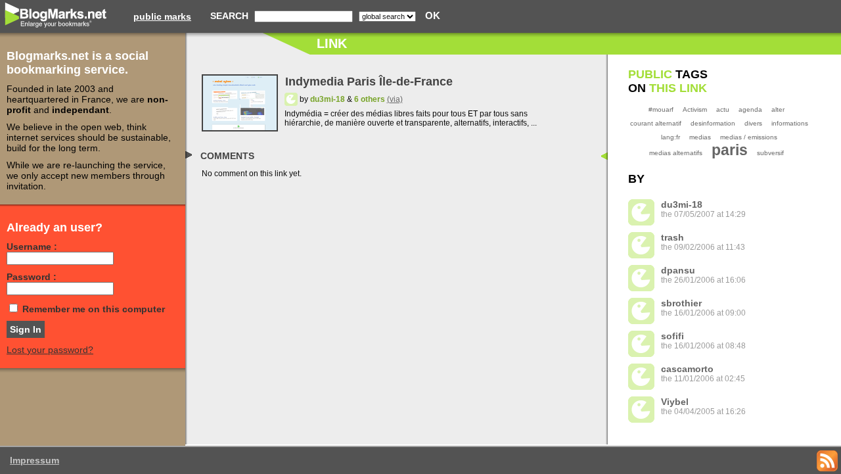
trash (672, 237)
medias (700, 137)
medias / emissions (748, 137)
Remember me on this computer (93, 309)
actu (722, 109)
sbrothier (681, 303)
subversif (770, 152)
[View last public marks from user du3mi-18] (291, 99)
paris (730, 149)
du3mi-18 (327, 99)
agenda (750, 109)
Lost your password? (50, 349)
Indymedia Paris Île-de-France (369, 81)
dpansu (678, 270)
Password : (32, 277)
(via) (395, 99)
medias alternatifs (675, 152)
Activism (695, 109)
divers (753, 123)
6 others (369, 99)
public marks (162, 16)
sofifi (672, 336)
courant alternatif (655, 123)
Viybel (675, 401)
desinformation (713, 123)
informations (789, 123)
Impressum (34, 460)
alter (777, 109)
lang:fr (670, 137)
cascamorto (687, 369)
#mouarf (660, 109)
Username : (32, 246)
